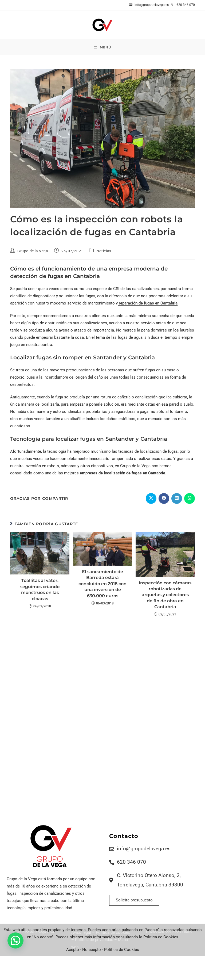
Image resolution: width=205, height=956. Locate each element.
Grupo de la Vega (32, 251)
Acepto (72, 949)
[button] (15, 940)
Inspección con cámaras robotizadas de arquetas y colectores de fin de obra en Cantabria (165, 595)
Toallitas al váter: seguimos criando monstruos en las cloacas (40, 589)
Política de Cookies (121, 949)
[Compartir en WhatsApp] (189, 498)
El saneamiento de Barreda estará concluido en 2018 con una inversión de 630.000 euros (102, 583)
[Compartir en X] (151, 498)
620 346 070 (185, 5)
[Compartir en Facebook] (164, 498)
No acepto (91, 949)
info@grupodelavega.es (151, 5)
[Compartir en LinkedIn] (176, 498)
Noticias (103, 251)
